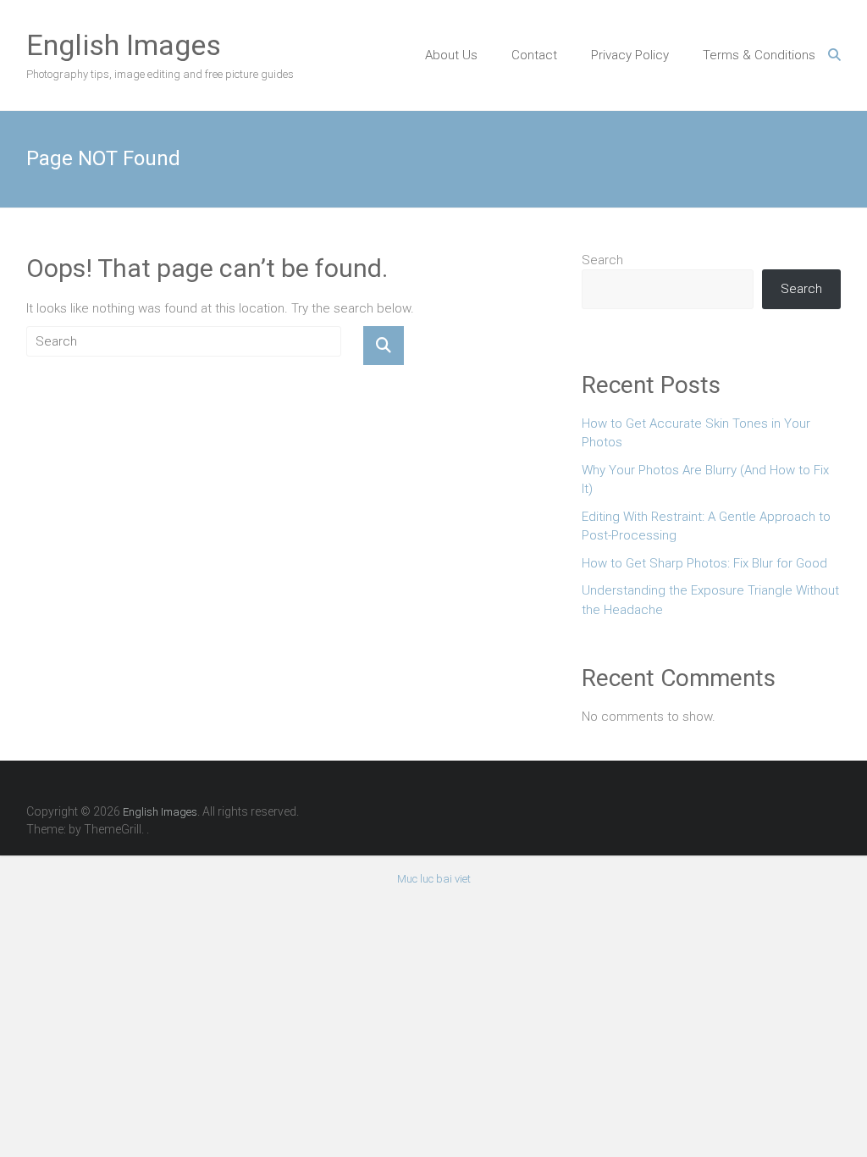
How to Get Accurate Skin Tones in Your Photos (696, 433)
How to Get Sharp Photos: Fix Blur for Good (704, 563)
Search (602, 260)
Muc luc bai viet (434, 878)
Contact (534, 55)
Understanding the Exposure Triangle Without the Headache (710, 600)
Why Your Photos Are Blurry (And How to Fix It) (705, 479)
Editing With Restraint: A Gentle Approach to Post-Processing (706, 526)
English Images (123, 45)
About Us (451, 55)
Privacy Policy (630, 55)
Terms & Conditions (759, 55)
